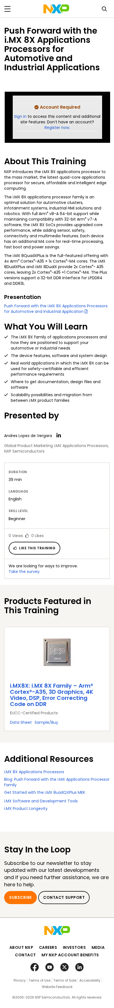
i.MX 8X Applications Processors (34, 772)
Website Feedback (57, 986)
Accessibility (89, 980)
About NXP (21, 947)
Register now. (57, 127)
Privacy (20, 980)
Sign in (21, 116)
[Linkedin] (58, 435)
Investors (74, 947)
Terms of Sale (64, 980)
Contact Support (64, 897)
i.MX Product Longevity (26, 808)
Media (98, 947)
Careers (48, 947)
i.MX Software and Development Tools (41, 801)
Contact (25, 955)
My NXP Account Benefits (70, 955)
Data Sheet (21, 722)
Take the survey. (24, 571)
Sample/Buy (46, 722)
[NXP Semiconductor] (56, 9)
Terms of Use (39, 980)
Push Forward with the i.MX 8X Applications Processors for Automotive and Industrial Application (56, 308)
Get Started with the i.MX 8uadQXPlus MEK (44, 792)
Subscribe (20, 897)
